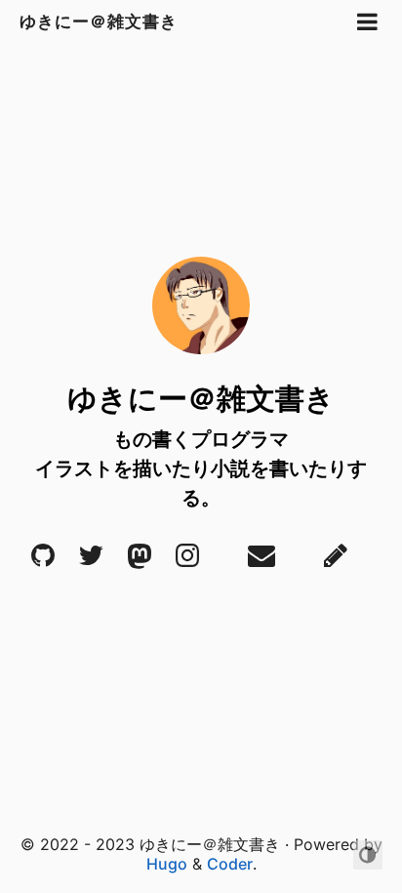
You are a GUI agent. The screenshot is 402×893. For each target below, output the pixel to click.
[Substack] (261, 559)
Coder (230, 863)
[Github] (43, 559)
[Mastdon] (139, 559)
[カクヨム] (335, 559)
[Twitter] (91, 559)
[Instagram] (187, 559)
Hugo (166, 863)
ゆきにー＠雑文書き (99, 21)
